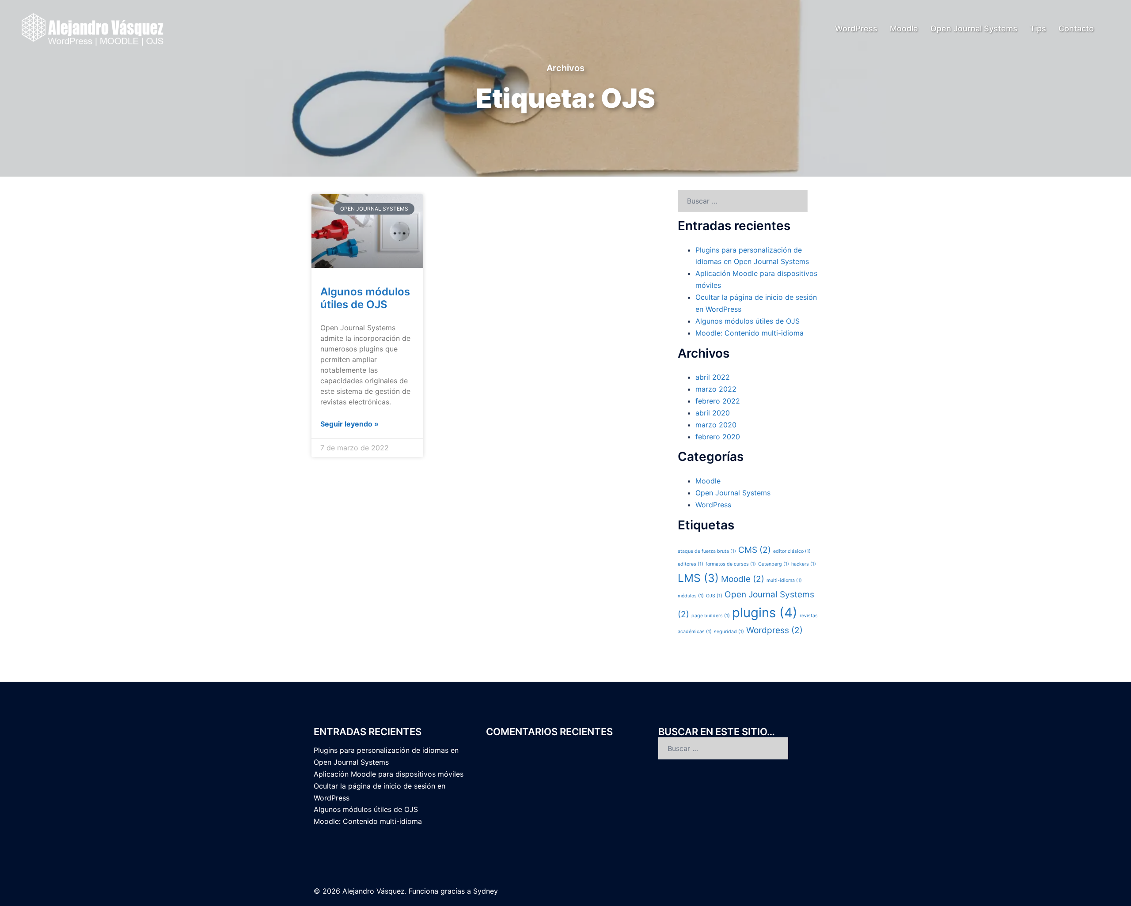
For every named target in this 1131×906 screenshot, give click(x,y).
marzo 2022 (715, 389)
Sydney (485, 891)
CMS (754, 550)
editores (690, 564)
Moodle (904, 28)
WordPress (856, 28)
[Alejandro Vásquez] (93, 27)
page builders (710, 616)
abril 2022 (712, 377)
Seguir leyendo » (349, 423)
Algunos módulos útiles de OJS (365, 298)
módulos (691, 596)
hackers (803, 564)
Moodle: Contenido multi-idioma (749, 332)
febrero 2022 (717, 400)
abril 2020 (712, 412)
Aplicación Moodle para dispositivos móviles (388, 774)
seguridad (729, 631)
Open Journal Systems (973, 28)
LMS (698, 578)
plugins (764, 612)
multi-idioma (784, 580)
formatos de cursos (731, 564)
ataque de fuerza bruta (707, 551)
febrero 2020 (717, 436)
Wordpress (774, 630)
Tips (1038, 28)
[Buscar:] (743, 201)
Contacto (1076, 28)
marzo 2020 (715, 424)
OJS (714, 596)
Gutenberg (773, 564)
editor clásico (792, 551)
